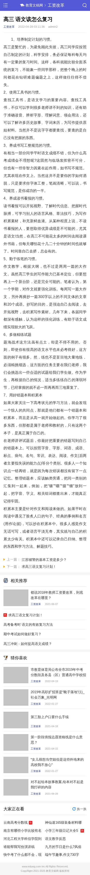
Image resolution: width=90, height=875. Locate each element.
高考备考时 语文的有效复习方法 (28, 624)
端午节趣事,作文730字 (62, 855)
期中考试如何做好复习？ (22, 634)
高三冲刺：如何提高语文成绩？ (27, 644)
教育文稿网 (34, 5)
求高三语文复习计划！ (25, 615)
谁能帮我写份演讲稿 (19, 847)
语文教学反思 (55, 839)
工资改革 (56, 5)
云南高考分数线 (15, 822)
